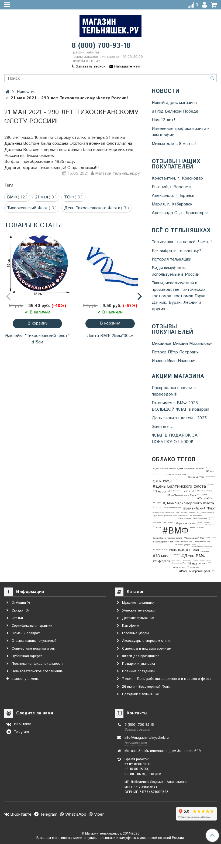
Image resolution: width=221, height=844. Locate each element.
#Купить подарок (192, 512)
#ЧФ (165, 549)
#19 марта (159, 491)
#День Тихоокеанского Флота (181, 495)
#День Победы (162, 481)
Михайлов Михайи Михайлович (182, 343)
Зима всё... (163, 427)
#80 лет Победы (200, 524)
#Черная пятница (212, 517)
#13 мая (192, 550)
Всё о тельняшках (181, 231)
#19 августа (178, 560)
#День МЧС (195, 491)
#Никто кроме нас (210, 512)
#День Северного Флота (184, 541)
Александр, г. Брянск (173, 196)
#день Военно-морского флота (167, 537)
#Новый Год (208, 560)
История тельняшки (171, 259)
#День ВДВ (176, 550)
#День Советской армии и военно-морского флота (202, 546)
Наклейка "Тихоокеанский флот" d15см (37, 339)
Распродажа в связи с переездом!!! (174, 391)
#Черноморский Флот (163, 541)
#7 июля (182, 567)
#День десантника (197, 527)
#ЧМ (206, 524)
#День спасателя (184, 512)
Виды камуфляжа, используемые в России (175, 271)
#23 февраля (161, 561)
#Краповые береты (209, 467)
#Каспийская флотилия (172, 507)
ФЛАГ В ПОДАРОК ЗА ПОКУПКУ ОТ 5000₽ (175, 438)
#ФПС (199, 474)
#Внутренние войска (157, 522)
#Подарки (208, 537)
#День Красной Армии (210, 476)
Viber (98, 814)
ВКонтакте (20, 814)
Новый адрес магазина (174, 103)
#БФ (158, 527)
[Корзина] (214, 5)
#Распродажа (195, 560)
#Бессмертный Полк (178, 563)
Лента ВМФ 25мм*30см (110, 336)
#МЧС (165, 523)
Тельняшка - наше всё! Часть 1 (182, 242)
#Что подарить (206, 522)
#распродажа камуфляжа (205, 548)
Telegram (48, 814)
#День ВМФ (193, 556)
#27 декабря (202, 495)
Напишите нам (136, 743)
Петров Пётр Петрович (175, 352)
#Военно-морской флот (194, 571)
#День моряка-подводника (158, 507)
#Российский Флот (157, 474)
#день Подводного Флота (176, 474)
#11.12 (153, 527)
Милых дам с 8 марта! (174, 144)
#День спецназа (184, 518)
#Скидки (177, 512)
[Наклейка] (37, 266)
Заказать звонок (137, 729)
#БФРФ (176, 555)
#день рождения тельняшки (158, 512)
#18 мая (160, 556)
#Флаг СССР (175, 480)
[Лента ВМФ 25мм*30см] (110, 266)
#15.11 (171, 554)
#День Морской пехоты (164, 468)
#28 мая (171, 523)
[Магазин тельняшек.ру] (110, 25)
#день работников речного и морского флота (162, 567)
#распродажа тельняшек (169, 512)
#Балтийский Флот (199, 508)
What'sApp (75, 814)
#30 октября (202, 560)
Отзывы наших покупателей (176, 164)
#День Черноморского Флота (188, 503)
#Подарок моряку (212, 524)
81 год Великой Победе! (176, 111)
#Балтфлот (194, 544)
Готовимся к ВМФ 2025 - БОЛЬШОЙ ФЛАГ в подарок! (180, 406)
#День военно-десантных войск (165, 516)
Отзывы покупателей (172, 329)
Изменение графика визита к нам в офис (180, 132)
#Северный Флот (196, 476)
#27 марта (210, 520)
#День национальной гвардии (196, 515)
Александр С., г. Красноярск (180, 213)
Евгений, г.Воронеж (171, 187)
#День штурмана (211, 484)
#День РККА (194, 567)
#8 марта (157, 502)
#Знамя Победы (207, 491)
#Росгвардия (199, 522)
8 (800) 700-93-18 (101, 46)
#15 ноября (178, 545)
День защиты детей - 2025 (179, 418)
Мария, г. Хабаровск (172, 204)
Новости (165, 91)
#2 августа (158, 549)
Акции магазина (178, 376)
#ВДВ (187, 491)
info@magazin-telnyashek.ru (147, 737)
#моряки (173, 560)
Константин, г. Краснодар (177, 178)
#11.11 (188, 567)
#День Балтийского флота (179, 486)
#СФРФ (209, 562)
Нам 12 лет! (163, 120)
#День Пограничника (174, 491)
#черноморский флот (186, 560)
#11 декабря (201, 513)
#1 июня (202, 563)
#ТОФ (187, 544)
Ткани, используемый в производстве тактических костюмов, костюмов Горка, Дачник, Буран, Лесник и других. (179, 296)
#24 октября (205, 552)
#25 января (214, 537)
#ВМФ (175, 531)
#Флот (163, 474)
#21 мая (209, 471)
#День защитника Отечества (190, 468)
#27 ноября (205, 498)
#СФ (175, 567)
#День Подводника (200, 518)
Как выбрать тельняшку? (176, 251)
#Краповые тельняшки (192, 474)
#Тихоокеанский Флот (194, 537)
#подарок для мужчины (183, 515)
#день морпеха (186, 523)
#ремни (213, 570)
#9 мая (192, 564)
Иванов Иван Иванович (174, 361)
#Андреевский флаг (202, 541)
